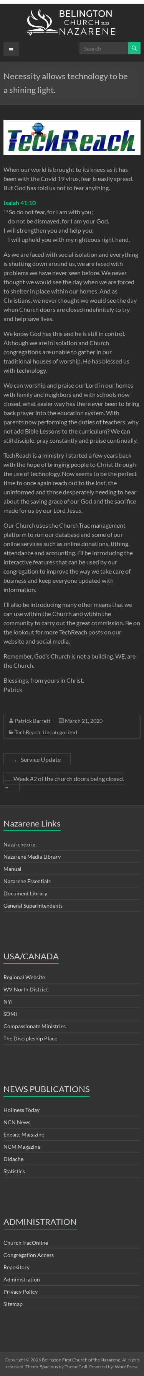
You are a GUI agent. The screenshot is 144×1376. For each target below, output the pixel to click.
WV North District (25, 989)
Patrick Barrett (32, 720)
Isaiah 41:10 (19, 202)
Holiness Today (21, 1110)
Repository (16, 1267)
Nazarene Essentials (27, 881)
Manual (12, 869)
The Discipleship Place (30, 1038)
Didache (13, 1159)
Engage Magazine (23, 1134)
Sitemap (13, 1304)
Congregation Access (28, 1255)
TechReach (27, 732)
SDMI (10, 1014)
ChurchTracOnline (25, 1242)
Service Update (37, 759)
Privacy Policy (20, 1291)
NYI (8, 1001)
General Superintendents (33, 905)
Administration (21, 1279)
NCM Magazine (21, 1146)
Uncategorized (60, 732)
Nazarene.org (19, 844)
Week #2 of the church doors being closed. (63, 782)
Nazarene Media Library (32, 856)
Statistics (14, 1171)
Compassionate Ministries (34, 1026)
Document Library (25, 893)
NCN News (16, 1122)
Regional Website (24, 977)
